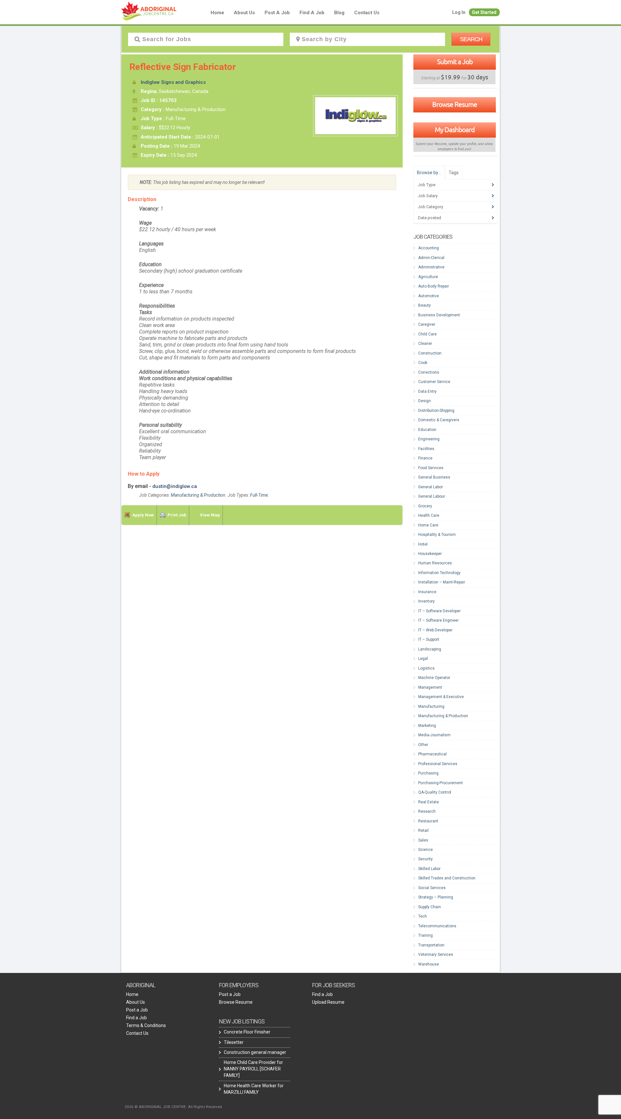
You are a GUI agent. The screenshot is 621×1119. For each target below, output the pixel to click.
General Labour (431, 496)
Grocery (425, 506)
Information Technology (439, 573)
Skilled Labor (429, 868)
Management (430, 687)
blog (339, 13)
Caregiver (426, 324)
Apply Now (143, 515)
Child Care (427, 334)
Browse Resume (454, 104)
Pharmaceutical (432, 754)
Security (425, 859)
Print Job (177, 515)
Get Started (484, 12)
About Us (244, 13)
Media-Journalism (434, 735)
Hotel (423, 544)
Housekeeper (430, 553)
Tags (454, 172)
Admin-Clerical (431, 257)
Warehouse (428, 964)
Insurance (427, 592)
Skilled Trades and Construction (446, 878)
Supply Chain (429, 907)
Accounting (428, 248)
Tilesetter (234, 1042)
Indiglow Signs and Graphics (173, 82)
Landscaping (429, 649)
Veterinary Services (435, 954)
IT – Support (428, 639)
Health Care (428, 515)
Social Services (432, 888)
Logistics (426, 668)
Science (425, 849)
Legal (423, 658)
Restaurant (428, 821)
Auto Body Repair (433, 286)
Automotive (428, 296)
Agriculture (428, 277)
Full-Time (259, 495)
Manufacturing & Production (198, 495)
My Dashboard (454, 129)
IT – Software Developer (439, 611)
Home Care (428, 525)
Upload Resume (328, 1002)
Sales (423, 840)
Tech (422, 916)
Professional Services (437, 764)
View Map (210, 515)
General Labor (430, 487)
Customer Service (434, 381)
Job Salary (428, 195)
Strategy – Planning (435, 897)
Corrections (428, 372)
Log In (458, 12)
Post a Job (277, 13)
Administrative (431, 267)
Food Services (430, 468)
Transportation (431, 945)
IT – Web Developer (435, 630)
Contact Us (366, 13)
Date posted (429, 217)
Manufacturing (431, 706)
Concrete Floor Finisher (247, 1031)
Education (427, 429)
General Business (434, 477)
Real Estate (428, 802)
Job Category (430, 206)
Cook (422, 362)
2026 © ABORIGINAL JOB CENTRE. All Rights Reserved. (174, 1106)
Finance (425, 458)
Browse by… (429, 172)
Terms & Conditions (146, 1025)
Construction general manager (255, 1052)
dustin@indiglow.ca (174, 486)
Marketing (427, 725)
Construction (429, 353)
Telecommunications (437, 926)
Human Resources (435, 563)
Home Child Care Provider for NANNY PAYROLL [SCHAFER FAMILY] (253, 1069)
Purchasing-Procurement (440, 783)
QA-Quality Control (434, 792)
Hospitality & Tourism (437, 534)
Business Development (439, 315)
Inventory (426, 601)
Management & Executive (441, 697)
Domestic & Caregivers (438, 420)
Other (423, 744)
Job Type (426, 184)
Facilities (426, 448)
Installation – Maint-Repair (441, 582)
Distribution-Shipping (436, 410)
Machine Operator (434, 677)
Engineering (429, 439)
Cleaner (425, 343)
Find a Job (312, 13)
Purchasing (428, 773)
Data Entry (427, 391)
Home (217, 13)
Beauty (424, 305)
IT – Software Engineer (438, 620)
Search (471, 39)
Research (427, 811)
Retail (423, 830)
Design (424, 401)
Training (425, 935)
